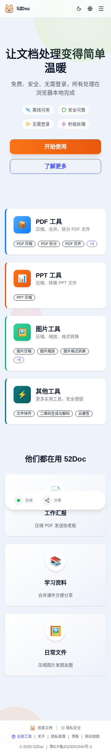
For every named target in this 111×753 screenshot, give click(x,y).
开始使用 (55, 147)
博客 (75, 736)
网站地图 (92, 736)
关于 (41, 736)
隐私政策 (58, 736)
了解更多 (55, 166)
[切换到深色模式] (79, 9)
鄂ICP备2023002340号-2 (71, 747)
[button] (90, 9)
